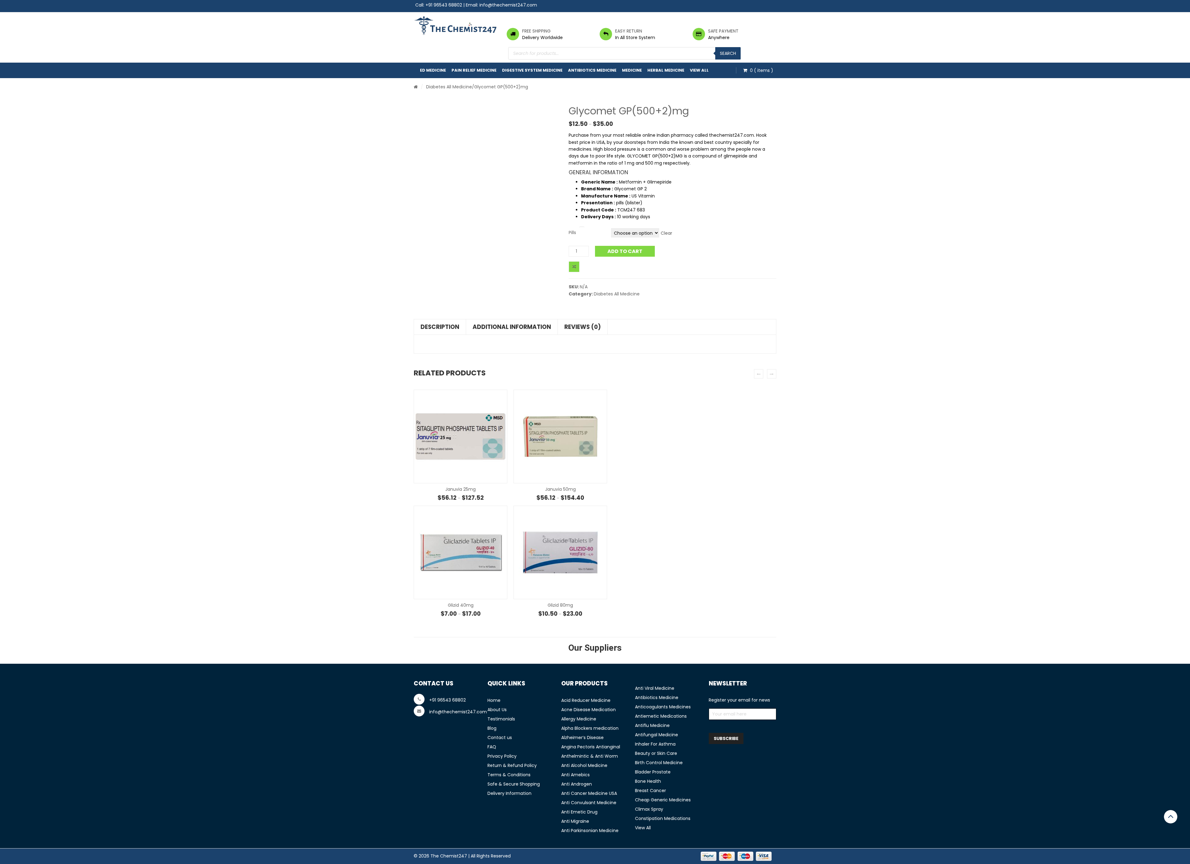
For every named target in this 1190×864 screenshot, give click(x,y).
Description (440, 327)
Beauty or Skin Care (656, 753)
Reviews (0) (582, 327)
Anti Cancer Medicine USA (589, 793)
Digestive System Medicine (532, 70)
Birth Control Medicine (659, 763)
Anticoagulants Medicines (663, 707)
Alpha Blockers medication (590, 728)
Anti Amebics (575, 775)
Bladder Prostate (653, 772)
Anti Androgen (576, 784)
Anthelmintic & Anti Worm (589, 756)
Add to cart (624, 251)
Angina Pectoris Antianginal (590, 747)
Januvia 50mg (560, 489)
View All (699, 70)
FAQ (491, 747)
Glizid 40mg (461, 605)
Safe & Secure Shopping (513, 784)
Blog (491, 728)
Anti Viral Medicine (654, 688)
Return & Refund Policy (512, 765)
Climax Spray (649, 809)
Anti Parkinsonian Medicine (590, 830)
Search (728, 53)
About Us (497, 710)
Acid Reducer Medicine (585, 700)
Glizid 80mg (560, 605)
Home (493, 700)
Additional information (512, 327)
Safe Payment (723, 31)
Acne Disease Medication (588, 710)
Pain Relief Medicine (474, 70)
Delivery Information (509, 793)
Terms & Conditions (509, 775)
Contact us (499, 737)
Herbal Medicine (665, 70)
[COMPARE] (574, 266)
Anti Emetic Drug (579, 812)
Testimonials (501, 719)
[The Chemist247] (455, 26)
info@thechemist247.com (508, 5)
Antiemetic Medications (661, 716)
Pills (572, 232)
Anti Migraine (575, 821)
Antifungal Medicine (656, 735)
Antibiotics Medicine (592, 70)
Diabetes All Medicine (449, 87)
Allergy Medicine (578, 719)
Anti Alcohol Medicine (584, 765)
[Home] (416, 86)
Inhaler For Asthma (655, 744)
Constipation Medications (662, 818)
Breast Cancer (650, 790)
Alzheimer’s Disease (582, 737)
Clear (666, 233)
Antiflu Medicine (652, 725)
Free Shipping (536, 31)
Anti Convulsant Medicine (588, 803)
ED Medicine (433, 70)
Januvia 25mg (460, 489)
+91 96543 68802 (443, 5)
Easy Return (628, 31)
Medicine (632, 70)
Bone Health (648, 781)
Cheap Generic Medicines (663, 800)
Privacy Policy (502, 756)
